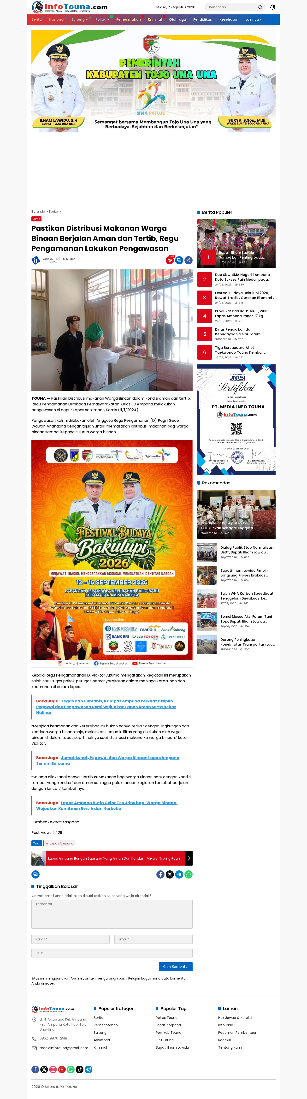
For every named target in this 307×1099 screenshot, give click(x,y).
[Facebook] (160, 874)
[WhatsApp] (188, 874)
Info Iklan (225, 1025)
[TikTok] (79, 1069)
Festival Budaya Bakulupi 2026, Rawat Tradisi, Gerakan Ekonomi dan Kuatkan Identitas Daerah (243, 295)
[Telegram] (179, 874)
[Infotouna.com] (69, 7)
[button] (260, 7)
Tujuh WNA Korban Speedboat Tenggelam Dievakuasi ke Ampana (246, 596)
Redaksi (47, 259)
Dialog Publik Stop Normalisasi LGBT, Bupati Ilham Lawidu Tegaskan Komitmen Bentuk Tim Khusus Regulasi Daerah (246, 550)
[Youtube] (62, 1069)
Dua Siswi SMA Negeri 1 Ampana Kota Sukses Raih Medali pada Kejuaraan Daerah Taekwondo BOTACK (242, 277)
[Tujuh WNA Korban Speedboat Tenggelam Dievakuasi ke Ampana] (207, 598)
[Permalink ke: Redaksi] (36, 260)
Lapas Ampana (61, 843)
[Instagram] (53, 1069)
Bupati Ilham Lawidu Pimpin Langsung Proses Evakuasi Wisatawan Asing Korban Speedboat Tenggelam (244, 573)
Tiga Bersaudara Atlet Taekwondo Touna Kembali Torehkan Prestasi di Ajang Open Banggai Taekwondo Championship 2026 (243, 350)
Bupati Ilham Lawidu (172, 1047)
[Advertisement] (153, 168)
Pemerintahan (106, 1025)
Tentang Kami (230, 1047)
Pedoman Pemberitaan (237, 1032)
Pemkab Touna (168, 1032)
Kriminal (100, 1047)
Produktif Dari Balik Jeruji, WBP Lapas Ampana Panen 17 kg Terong (241, 313)
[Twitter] (170, 874)
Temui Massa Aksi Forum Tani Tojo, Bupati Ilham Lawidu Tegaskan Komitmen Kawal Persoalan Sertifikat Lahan (246, 619)
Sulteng (100, 1032)
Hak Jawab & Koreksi (235, 1017)
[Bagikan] (188, 260)
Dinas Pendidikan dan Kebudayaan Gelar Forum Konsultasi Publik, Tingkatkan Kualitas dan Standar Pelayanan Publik (243, 332)
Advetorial (102, 1040)
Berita (36, 219)
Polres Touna (166, 1017)
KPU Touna (165, 1040)
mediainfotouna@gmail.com (64, 1048)
